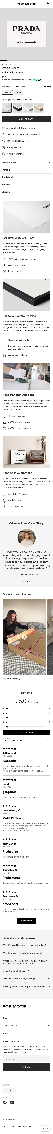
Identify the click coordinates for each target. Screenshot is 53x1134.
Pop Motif (13, 1119)
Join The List (26, 1067)
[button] (4, 4)
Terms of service (25, 1126)
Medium (8, 93)
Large (19, 93)
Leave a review (26, 732)
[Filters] (5, 740)
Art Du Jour (8, 64)
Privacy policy (8, 1126)
